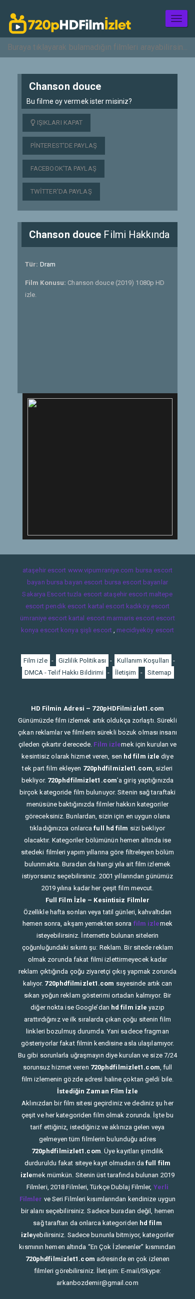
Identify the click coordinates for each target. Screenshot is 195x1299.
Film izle (36, 660)
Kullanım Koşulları (143, 660)
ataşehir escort (44, 570)
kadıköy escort (148, 606)
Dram (48, 264)
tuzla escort (85, 594)
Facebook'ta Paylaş (63, 168)
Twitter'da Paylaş (61, 191)
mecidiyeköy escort (145, 630)
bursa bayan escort (74, 582)
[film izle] (70, 18)
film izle (147, 923)
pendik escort (66, 606)
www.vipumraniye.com (101, 570)
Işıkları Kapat (59, 122)
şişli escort (96, 630)
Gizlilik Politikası (82, 660)
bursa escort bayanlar (136, 582)
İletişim (125, 672)
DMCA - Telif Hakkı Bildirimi (64, 672)
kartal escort (106, 606)
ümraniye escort (43, 618)
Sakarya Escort (44, 594)
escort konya (59, 630)
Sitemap (160, 672)
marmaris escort (130, 618)
